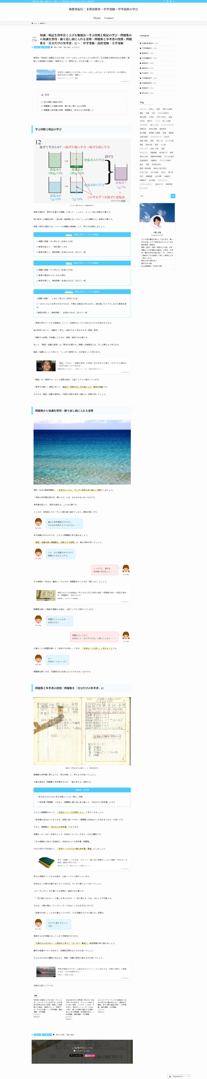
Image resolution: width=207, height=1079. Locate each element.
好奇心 (151, 109)
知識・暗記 (67, 47)
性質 (162, 148)
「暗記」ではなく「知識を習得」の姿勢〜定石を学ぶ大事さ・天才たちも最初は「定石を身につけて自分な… (92, 364)
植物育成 (163, 129)
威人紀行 (147, 93)
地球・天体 (154, 148)
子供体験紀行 (149, 48)
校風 (147, 113)
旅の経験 (143, 133)
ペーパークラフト (167, 125)
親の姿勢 (143, 117)
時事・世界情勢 (145, 168)
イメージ (143, 109)
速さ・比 (160, 141)
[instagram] (167, 1)
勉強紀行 (37, 47)
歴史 (171, 152)
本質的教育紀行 (150, 43)
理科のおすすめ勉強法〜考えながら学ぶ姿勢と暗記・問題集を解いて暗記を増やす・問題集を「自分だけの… (92, 594)
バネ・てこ (144, 148)
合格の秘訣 (144, 137)
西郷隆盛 (149, 176)
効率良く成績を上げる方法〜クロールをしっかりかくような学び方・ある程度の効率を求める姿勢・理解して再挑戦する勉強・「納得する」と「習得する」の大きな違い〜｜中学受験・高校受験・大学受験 (48, 1006)
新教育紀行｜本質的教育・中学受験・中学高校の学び (103, 9)
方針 (153, 113)
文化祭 (142, 121)
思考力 (149, 121)
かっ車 (163, 144)
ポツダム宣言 (169, 156)
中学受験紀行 (149, 58)
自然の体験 (153, 129)
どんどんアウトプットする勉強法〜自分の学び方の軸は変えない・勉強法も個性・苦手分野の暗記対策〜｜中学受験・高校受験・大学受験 (112, 1003)
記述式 (166, 137)
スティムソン (162, 180)
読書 (164, 133)
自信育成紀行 (149, 83)
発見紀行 (148, 88)
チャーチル (144, 188)
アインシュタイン (146, 184)
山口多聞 (158, 176)
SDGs (163, 172)
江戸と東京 (154, 172)
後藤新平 (143, 180)
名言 (141, 176)
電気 (156, 144)
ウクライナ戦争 (165, 160)
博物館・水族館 (154, 133)
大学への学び (161, 117)
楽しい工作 (154, 125)
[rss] (170, 1)
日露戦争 (154, 160)
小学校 (151, 117)
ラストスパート (156, 137)
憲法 (141, 164)
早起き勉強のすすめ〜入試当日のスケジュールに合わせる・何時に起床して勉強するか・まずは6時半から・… (92, 970)
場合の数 (149, 144)
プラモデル (144, 125)
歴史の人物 (144, 156)
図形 (152, 141)
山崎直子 (167, 176)
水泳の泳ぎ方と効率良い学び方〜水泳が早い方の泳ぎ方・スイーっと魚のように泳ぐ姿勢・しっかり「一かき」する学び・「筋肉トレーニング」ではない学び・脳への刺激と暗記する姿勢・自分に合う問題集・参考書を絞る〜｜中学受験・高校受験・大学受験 (80, 1007)
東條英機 (169, 184)
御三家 (170, 172)
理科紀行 (147, 68)
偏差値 (171, 133)
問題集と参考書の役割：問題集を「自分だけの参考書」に (69, 110)
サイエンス (143, 152)
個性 (141, 113)
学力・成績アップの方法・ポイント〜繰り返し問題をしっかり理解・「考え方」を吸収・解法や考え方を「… (92, 861)
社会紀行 (147, 73)
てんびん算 (169, 141)
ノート (157, 121)
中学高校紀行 (46, 47)
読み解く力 (163, 152)
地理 (147, 164)
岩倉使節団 (144, 160)
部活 (170, 117)
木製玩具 (143, 129)
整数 (141, 144)
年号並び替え (156, 164)
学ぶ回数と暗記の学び (53, 102)
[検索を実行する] (173, 196)
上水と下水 (144, 172)
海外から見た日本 (160, 168)
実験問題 (153, 152)
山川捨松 (152, 180)
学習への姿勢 (58, 47)
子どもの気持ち (163, 113)
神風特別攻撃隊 (156, 156)
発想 (158, 109)
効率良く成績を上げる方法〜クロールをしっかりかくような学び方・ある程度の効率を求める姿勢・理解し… (92, 73)
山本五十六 (159, 184)
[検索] (173, 1)
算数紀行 (148, 63)
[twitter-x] (164, 1)
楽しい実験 (166, 121)
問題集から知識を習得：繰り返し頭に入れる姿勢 (65, 106)
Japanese (177, 1076)
